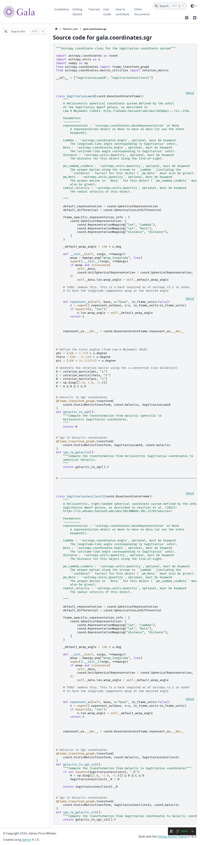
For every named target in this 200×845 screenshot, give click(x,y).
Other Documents (142, 11)
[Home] (56, 29)
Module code (70, 29)
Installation (61, 9)
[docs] (190, 93)
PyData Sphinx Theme (172, 836)
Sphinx (26, 839)
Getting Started (77, 11)
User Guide (107, 11)
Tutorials (94, 9)
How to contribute (122, 11)
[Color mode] (193, 6)
